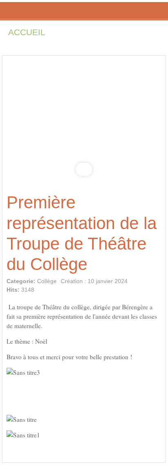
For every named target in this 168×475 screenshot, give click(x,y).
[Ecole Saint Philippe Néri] (84, 10)
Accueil (26, 32)
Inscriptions (92, 32)
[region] (84, 121)
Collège (47, 281)
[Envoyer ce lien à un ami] (157, 284)
